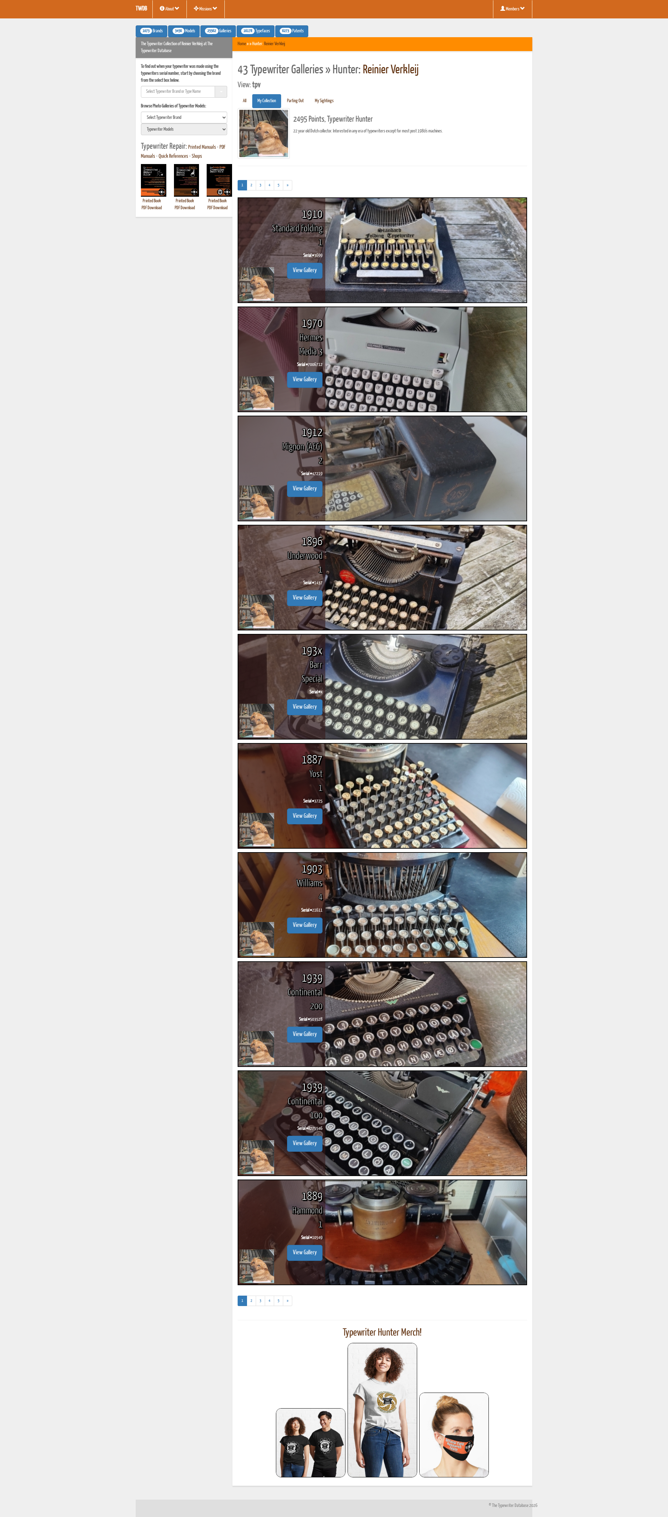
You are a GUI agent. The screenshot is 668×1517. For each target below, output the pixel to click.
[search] (184, 117)
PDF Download (152, 208)
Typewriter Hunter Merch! (382, 1333)
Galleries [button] (219, 31)
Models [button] (185, 31)
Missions (206, 9)
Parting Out (295, 101)
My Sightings (324, 101)
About (170, 9)
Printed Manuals (202, 147)
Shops (197, 156)
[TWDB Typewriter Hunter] (310, 1442)
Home (242, 44)
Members (512, 9)
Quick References (173, 156)
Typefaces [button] (257, 31)
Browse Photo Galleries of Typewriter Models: (173, 106)
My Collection (266, 101)
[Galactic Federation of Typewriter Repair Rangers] (382, 1410)
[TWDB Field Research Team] (454, 1435)
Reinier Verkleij (274, 44)
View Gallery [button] (305, 271)
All (244, 101)
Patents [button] (293, 31)
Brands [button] (153, 31)
